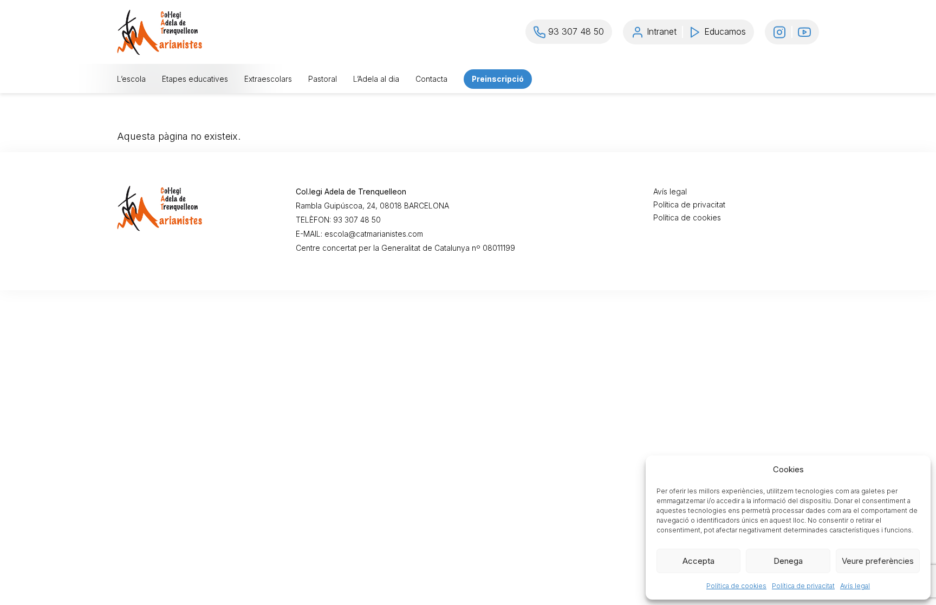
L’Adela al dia (376, 79)
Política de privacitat (803, 586)
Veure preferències (878, 561)
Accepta (698, 561)
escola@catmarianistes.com (373, 234)
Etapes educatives (195, 79)
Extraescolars (268, 79)
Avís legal (855, 586)
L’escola (131, 79)
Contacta (431, 79)
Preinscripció (498, 79)
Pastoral (322, 79)
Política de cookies (736, 586)
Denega (788, 561)
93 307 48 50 (357, 220)
